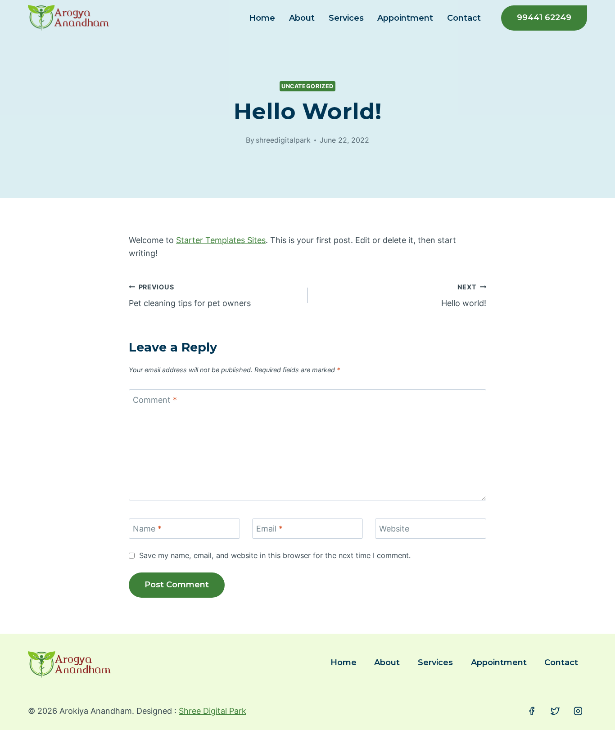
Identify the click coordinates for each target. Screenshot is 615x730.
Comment (155, 400)
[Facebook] (532, 711)
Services (346, 18)
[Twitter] (555, 711)
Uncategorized (307, 86)
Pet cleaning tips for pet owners (190, 295)
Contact (464, 18)
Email (269, 528)
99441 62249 (544, 18)
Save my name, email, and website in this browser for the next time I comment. (275, 555)
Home (262, 18)
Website (394, 528)
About (302, 18)
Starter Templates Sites (221, 240)
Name (147, 528)
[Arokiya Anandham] (68, 18)
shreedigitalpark (283, 139)
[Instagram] (578, 711)
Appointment (405, 18)
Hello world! (463, 295)
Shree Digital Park (212, 711)
